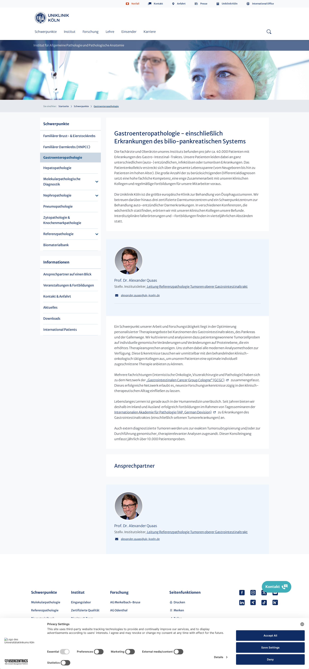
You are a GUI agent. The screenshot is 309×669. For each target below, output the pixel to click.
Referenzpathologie (58, 234)
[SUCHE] (268, 31)
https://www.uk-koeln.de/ (52, 18)
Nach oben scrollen (274, 569)
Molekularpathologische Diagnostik (61, 181)
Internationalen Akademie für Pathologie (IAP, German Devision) (163, 412)
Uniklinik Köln (229, 3)
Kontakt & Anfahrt (57, 296)
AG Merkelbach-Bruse (125, 602)
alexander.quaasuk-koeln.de (140, 295)
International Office (263, 3)
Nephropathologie (57, 195)
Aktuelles (50, 307)
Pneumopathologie (58, 206)
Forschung (91, 32)
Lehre (110, 32)
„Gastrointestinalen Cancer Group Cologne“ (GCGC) (185, 380)
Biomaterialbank (56, 245)
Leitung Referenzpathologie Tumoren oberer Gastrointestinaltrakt (197, 287)
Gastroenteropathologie (62, 157)
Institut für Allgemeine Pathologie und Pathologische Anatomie (78, 45)
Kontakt (158, 3)
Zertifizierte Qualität (85, 610)
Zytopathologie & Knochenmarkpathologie (62, 220)
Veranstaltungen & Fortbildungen (68, 285)
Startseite (63, 106)
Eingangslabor (81, 602)
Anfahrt (181, 3)
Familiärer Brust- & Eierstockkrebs (69, 136)
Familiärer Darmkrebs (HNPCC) (66, 147)
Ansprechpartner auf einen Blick (67, 274)
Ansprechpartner (46, 8)
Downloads (51, 318)
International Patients (60, 330)
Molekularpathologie (45, 602)
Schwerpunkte (46, 32)
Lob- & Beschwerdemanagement (137, 8)
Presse (203, 3)
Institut (69, 32)
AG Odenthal (118, 610)
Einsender (128, 32)
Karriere (150, 32)
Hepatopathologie (57, 168)
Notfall (135, 3)
